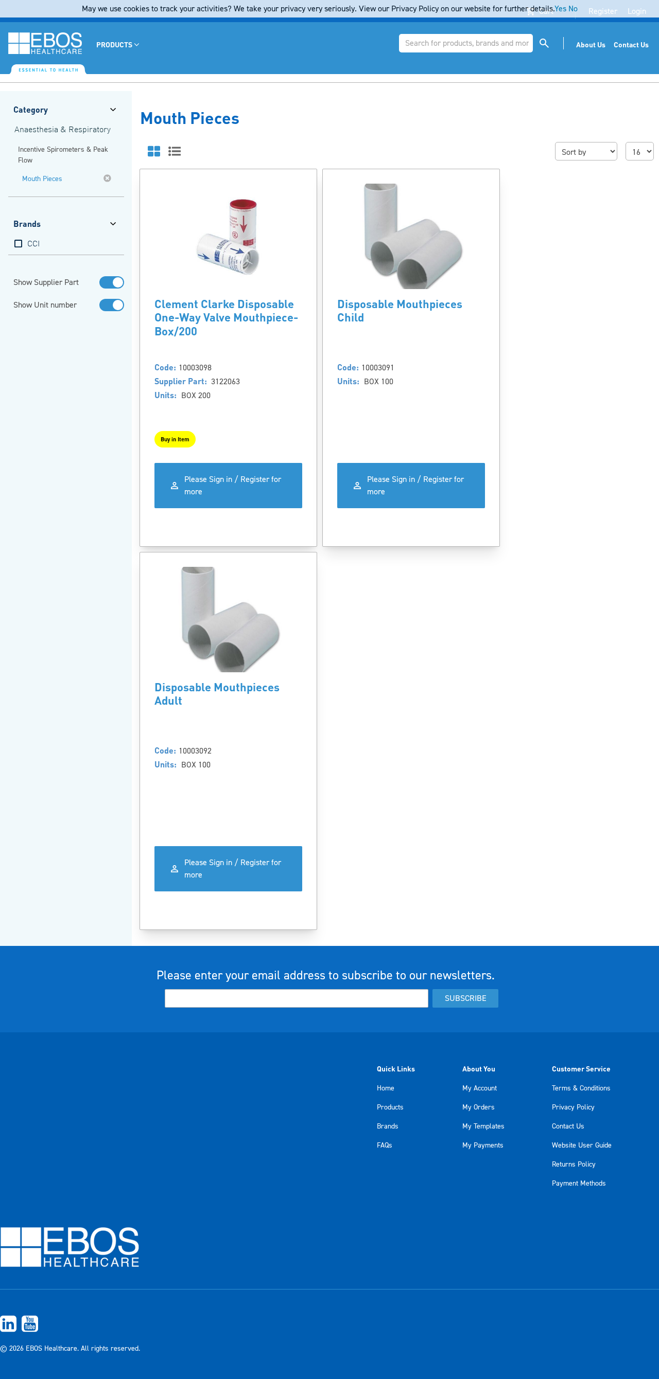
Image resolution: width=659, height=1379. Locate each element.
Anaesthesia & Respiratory (62, 130)
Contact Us (568, 1126)
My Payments (483, 1145)
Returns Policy (574, 1164)
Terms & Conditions (581, 1088)
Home (385, 1088)
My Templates (483, 1126)
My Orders (478, 1107)
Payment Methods (579, 1183)
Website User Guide (582, 1145)
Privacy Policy (573, 1107)
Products (390, 1107)
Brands (387, 1126)
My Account (479, 1088)
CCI (33, 244)
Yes (560, 9)
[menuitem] (118, 44)
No (573, 9)
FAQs (384, 1145)
